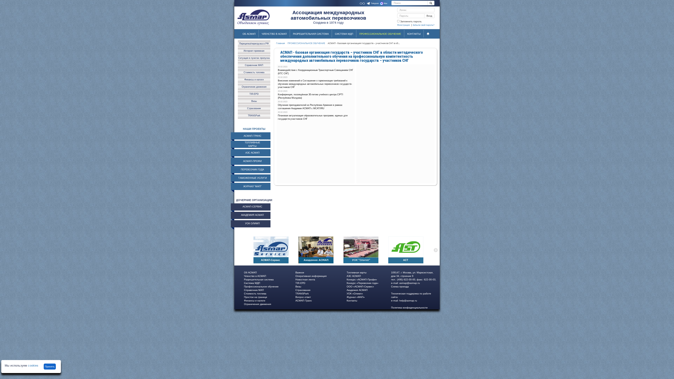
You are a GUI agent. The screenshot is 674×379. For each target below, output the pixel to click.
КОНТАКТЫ (414, 33)
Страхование (254, 108)
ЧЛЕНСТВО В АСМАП (274, 33)
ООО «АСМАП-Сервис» (360, 286)
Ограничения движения (257, 304)
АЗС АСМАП (252, 152)
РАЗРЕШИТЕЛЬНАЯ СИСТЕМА (311, 33)
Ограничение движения (254, 86)
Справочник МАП (254, 65)
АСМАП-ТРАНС (252, 135)
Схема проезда (400, 286)
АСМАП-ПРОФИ (252, 161)
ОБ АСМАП (249, 33)
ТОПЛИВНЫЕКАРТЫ (252, 144)
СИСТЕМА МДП (344, 33)
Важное (299, 272)
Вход (429, 15)
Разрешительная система (259, 279)
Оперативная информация (311, 276)
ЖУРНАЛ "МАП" (252, 186)
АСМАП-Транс (303, 300)
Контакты (352, 300)
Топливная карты (356, 272)
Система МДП (252, 283)
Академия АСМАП (357, 290)
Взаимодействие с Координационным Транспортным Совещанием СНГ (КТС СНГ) (315, 72)
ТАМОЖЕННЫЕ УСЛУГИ (252, 178)
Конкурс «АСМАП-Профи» (362, 279)
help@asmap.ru (408, 300)
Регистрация (403, 25)
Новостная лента (305, 279)
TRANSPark (254, 115)
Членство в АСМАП (255, 276)
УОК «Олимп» (355, 293)
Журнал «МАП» (356, 297)
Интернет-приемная (254, 50)
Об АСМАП (250, 272)
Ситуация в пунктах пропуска (254, 57)
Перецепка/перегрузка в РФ (254, 43)
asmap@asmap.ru (409, 283)
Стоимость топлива (254, 72)
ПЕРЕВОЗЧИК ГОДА (252, 169)
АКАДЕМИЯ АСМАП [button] (252, 215)
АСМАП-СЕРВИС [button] (252, 206)
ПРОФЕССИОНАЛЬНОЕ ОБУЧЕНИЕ (381, 34)
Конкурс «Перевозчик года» (362, 283)
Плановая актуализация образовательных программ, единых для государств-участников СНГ (313, 117)
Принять (50, 366)
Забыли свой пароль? (423, 25)
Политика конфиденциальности (409, 307)
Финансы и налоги (254, 79)
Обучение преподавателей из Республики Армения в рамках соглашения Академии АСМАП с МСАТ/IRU (310, 107)
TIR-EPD (254, 93)
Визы (254, 101)
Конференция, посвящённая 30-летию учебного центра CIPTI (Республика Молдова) (310, 96)
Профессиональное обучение (261, 286)
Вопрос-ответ (303, 297)
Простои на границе (255, 297)
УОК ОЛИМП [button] (252, 223)
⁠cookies (33, 365)
